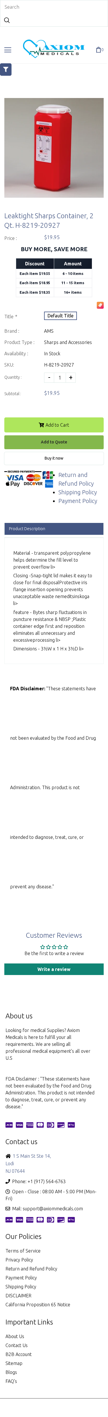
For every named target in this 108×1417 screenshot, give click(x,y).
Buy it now (54, 458)
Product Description (27, 528)
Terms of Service (23, 1250)
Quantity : (13, 377)
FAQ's (11, 1381)
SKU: (9, 364)
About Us (14, 1336)
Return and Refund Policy (31, 1268)
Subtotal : (12, 393)
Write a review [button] (54, 969)
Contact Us (16, 1345)
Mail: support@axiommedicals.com (47, 1208)
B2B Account (18, 1354)
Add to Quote (54, 442)
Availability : (16, 353)
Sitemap (13, 1363)
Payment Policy (77, 500)
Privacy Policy (19, 1259)
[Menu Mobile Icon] (7, 50)
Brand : (11, 331)
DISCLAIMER (18, 1295)
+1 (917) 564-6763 (47, 1181)
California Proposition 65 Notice (37, 1304)
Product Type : (19, 342)
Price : (10, 238)
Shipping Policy (77, 492)
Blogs (11, 1372)
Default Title (60, 315)
